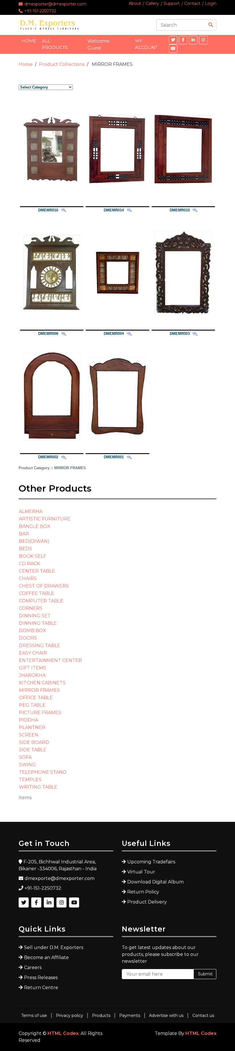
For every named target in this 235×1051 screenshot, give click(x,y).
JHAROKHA (32, 675)
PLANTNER (32, 727)
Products (101, 1015)
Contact (192, 3)
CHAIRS (28, 578)
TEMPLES (30, 779)
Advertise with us (166, 1015)
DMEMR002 (48, 457)
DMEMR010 (180, 210)
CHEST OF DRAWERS (44, 586)
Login (210, 3)
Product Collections (62, 64)
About (135, 3)
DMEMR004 (114, 333)
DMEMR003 (180, 333)
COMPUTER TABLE (41, 601)
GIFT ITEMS (32, 668)
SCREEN (28, 735)
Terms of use (34, 1015)
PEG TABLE (32, 705)
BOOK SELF (32, 556)
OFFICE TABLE (36, 697)
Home (28, 41)
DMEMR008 (48, 333)
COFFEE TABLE (36, 593)
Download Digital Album (155, 882)
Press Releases (41, 977)
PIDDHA (28, 720)
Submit (205, 974)
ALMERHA (30, 511)
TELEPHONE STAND (42, 772)
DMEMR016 (48, 210)
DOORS (28, 638)
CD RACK (29, 563)
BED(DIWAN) (34, 541)
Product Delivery (147, 902)
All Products (55, 44)
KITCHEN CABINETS (42, 682)
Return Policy (143, 892)
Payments (129, 1015)
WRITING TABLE (38, 787)
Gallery (152, 3)
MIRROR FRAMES (39, 690)
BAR (24, 534)
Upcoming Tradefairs (151, 862)
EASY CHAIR (33, 653)
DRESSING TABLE (39, 645)
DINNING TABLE (38, 623)
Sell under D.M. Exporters (53, 947)
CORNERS (30, 608)
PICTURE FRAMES (40, 712)
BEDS (25, 548)
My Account (146, 44)
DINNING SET (35, 615)
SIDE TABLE (32, 750)
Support (172, 3)
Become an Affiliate (46, 957)
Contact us (203, 1015)
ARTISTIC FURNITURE (44, 519)
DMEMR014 (114, 210)
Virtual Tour (141, 872)
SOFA (25, 757)
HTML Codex (63, 1033)
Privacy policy (69, 1015)
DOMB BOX (32, 630)
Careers (33, 967)
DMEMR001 (114, 457)
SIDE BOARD (34, 742)
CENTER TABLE (37, 571)
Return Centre (41, 987)
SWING (27, 764)
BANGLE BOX (34, 526)
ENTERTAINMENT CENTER (50, 660)
